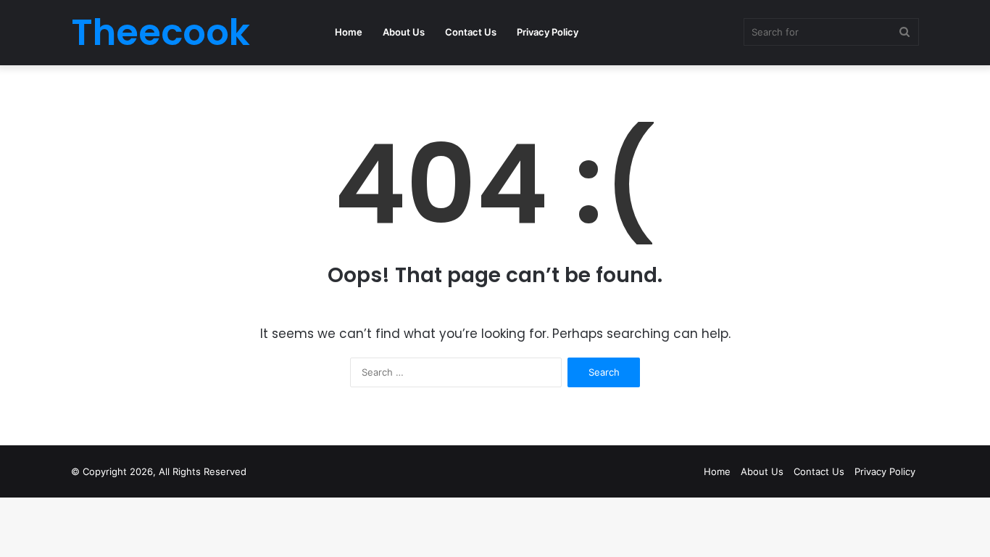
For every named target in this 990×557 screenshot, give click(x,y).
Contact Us (470, 32)
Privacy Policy (547, 32)
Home (348, 32)
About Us (404, 32)
